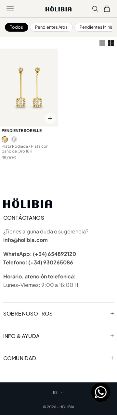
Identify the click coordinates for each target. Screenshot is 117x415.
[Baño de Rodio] (14, 139)
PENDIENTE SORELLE (22, 130)
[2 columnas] (111, 43)
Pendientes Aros (51, 27)
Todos (16, 27)
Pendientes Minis (96, 27)
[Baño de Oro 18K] (4, 139)
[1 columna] (102, 43)
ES (55, 392)
